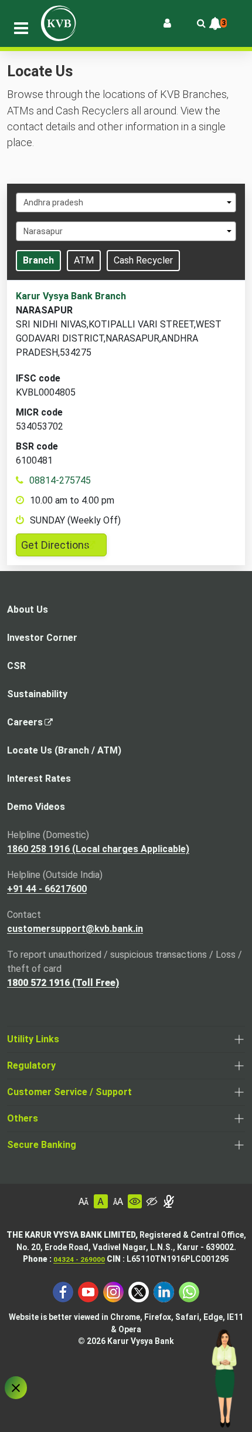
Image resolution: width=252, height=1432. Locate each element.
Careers (28, 725)
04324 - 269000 (79, 1259)
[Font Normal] (101, 1201)
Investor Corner (42, 637)
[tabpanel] (126, 423)
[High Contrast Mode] (152, 1201)
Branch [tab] (38, 260)
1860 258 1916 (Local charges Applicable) (98, 849)
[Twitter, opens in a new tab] (138, 1291)
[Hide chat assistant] (16, 1387)
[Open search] (201, 23)
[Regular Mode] (135, 1201)
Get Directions (64, 547)
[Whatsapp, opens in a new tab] (189, 1291)
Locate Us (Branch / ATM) (64, 750)
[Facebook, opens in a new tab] (63, 1291)
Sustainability (37, 694)
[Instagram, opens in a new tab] (113, 1291)
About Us (27, 609)
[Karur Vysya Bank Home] (58, 23)
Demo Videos (36, 806)
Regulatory (31, 1065)
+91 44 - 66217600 (47, 888)
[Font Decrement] (84, 1201)
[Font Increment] (118, 1201)
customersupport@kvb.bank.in (75, 928)
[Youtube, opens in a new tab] (88, 1291)
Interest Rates (39, 778)
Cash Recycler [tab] (143, 260)
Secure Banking (41, 1144)
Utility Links (33, 1039)
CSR (16, 665)
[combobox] (126, 202)
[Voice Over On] (169, 1201)
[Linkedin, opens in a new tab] (164, 1291)
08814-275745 (60, 480)
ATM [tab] (84, 260)
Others (22, 1118)
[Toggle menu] (21, 28)
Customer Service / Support (69, 1091)
